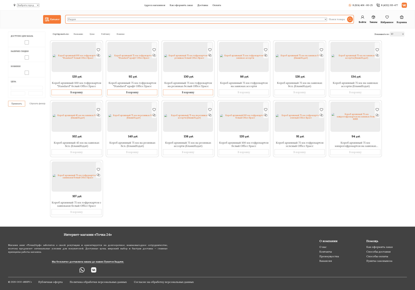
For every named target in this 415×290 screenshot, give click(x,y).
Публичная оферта (50, 282)
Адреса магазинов (154, 5)
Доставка (202, 5)
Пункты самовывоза (379, 260)
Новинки (15, 66)
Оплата (217, 5)
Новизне (121, 34)
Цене (92, 34)
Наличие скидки (20, 51)
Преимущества (329, 256)
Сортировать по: (61, 34)
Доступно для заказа (22, 36)
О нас (323, 247)
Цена (13, 81)
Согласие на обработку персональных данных (164, 282)
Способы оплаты (377, 256)
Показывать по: (381, 34)
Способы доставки (378, 251)
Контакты (325, 251)
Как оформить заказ (181, 5)
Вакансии (325, 260)
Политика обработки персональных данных (98, 282)
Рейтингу (105, 34)
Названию (78, 34)
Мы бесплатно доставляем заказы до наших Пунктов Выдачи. (88, 261)
